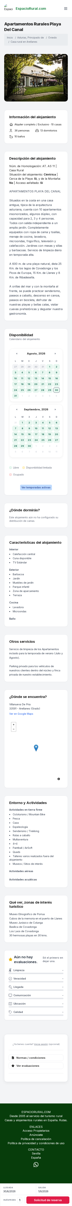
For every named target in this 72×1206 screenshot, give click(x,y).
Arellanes (32, 41)
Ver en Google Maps (21, 713)
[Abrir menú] (66, 8)
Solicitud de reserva (48, 1200)
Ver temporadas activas (36, 487)
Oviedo (52, 37)
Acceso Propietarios (36, 1130)
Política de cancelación (36, 1139)
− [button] (13, 729)
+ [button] (13, 724)
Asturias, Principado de (30, 37)
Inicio (10, 37)
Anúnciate (36, 1135)
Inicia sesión (41, 1044)
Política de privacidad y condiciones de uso (36, 1143)
